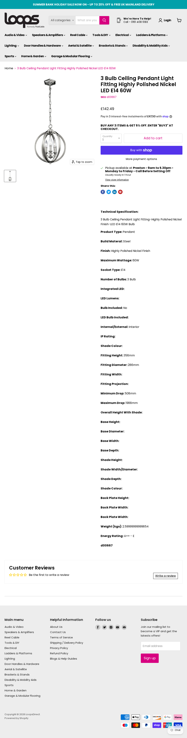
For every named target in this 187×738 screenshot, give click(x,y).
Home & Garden (32, 56)
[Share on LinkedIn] (114, 192)
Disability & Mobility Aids (150, 45)
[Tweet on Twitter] (108, 192)
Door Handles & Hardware (42, 45)
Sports (9, 56)
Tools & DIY (100, 35)
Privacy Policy (59, 648)
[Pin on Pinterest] (120, 192)
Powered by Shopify (16, 718)
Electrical (122, 35)
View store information (117, 180)
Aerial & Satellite (80, 45)
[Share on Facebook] (103, 192)
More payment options (141, 158)
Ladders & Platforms (151, 35)
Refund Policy (59, 653)
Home (9, 68)
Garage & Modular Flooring (70, 56)
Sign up (150, 658)
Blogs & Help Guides (63, 659)
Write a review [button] (165, 576)
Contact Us (58, 632)
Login (167, 20)
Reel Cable (77, 35)
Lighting (11, 45)
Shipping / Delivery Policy (66, 643)
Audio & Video (15, 35)
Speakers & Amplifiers (47, 35)
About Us (56, 627)
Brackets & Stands (112, 45)
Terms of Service (61, 637)
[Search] (104, 20)
